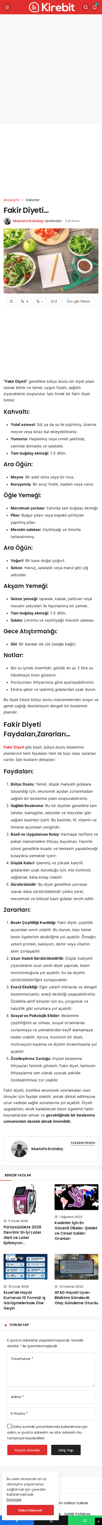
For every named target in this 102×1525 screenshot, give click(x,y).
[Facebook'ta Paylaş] (17, 1520)
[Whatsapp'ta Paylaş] (85, 1520)
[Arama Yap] (86, 7)
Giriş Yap (66, 1450)
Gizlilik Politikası (77, 1514)
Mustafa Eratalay (28, 221)
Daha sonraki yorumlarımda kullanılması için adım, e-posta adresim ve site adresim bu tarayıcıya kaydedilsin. (47, 1432)
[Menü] (7, 7)
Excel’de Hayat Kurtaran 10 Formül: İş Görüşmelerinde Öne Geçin (25, 1300)
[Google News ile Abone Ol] (78, 301)
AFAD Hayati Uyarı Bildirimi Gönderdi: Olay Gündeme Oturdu (76, 1298)
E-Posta (19, 1413)
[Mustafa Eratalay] (19, 1150)
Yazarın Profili (83, 1143)
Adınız (17, 1396)
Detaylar (14, 1499)
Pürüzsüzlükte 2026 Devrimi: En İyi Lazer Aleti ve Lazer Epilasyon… (23, 1235)
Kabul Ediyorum (30, 1510)
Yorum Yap (19, 1324)
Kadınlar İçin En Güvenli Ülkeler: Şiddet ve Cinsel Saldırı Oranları (76, 1230)
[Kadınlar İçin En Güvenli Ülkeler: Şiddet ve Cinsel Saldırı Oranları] (76, 1197)
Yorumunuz (22, 1358)
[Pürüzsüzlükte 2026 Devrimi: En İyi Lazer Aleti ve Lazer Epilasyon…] (25, 1199)
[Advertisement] (51, 69)
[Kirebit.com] (51, 6)
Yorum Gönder (27, 1450)
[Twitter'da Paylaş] (51, 1520)
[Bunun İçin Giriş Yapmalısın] (11, 301)
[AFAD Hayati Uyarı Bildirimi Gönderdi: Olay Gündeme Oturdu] (76, 1267)
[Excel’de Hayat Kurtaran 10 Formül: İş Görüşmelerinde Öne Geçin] (25, 1267)
